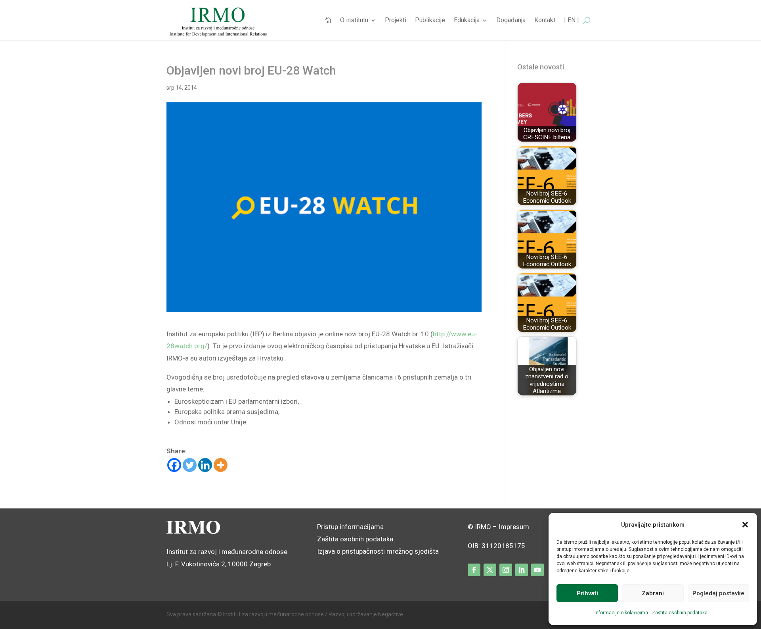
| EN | (571, 20)
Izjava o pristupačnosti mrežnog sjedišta (378, 551)
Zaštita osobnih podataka (679, 613)
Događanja (511, 20)
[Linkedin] (205, 465)
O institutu (354, 20)
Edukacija (467, 20)
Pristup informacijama (350, 527)
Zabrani (653, 593)
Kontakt (544, 20)
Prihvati (587, 593)
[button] (745, 525)
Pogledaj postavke (718, 593)
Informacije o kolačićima (621, 613)
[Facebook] (174, 465)
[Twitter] (190, 465)
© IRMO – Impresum (498, 527)
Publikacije (430, 20)
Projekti (395, 20)
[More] (221, 465)
